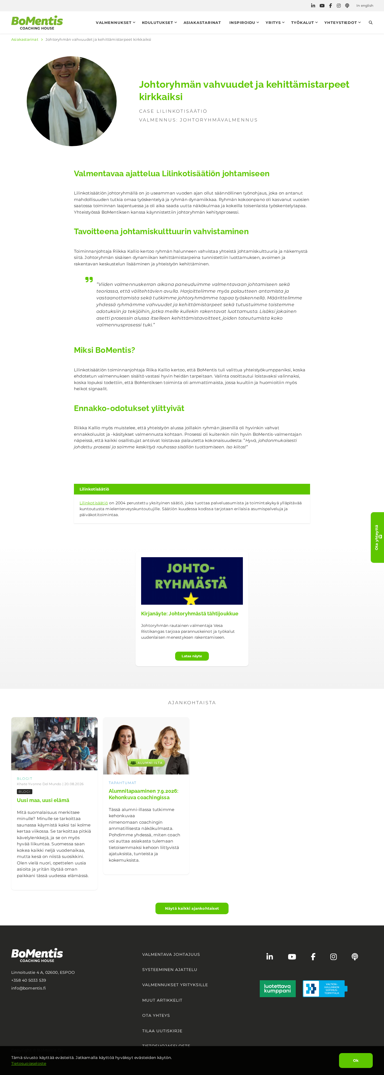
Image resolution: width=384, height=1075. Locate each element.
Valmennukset (114, 22)
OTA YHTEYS (156, 1015)
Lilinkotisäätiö (94, 502)
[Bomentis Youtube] (322, 6)
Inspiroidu (242, 22)
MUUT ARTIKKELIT (162, 1000)
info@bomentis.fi (28, 988)
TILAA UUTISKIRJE (162, 1030)
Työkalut (302, 22)
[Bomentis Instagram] (339, 6)
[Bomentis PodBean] (347, 6)
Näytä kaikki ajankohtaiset (192, 908)
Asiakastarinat (202, 22)
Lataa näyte (192, 656)
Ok (356, 1060)
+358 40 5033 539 (28, 980)
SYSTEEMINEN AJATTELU (169, 969)
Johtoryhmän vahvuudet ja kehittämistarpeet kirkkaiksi (99, 39)
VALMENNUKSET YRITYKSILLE (175, 984)
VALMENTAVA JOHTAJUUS (171, 954)
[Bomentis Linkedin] (313, 6)
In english (364, 5)
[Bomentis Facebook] (330, 6)
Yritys (273, 22)
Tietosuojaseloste (28, 1063)
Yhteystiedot (340, 22)
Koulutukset (157, 22)
